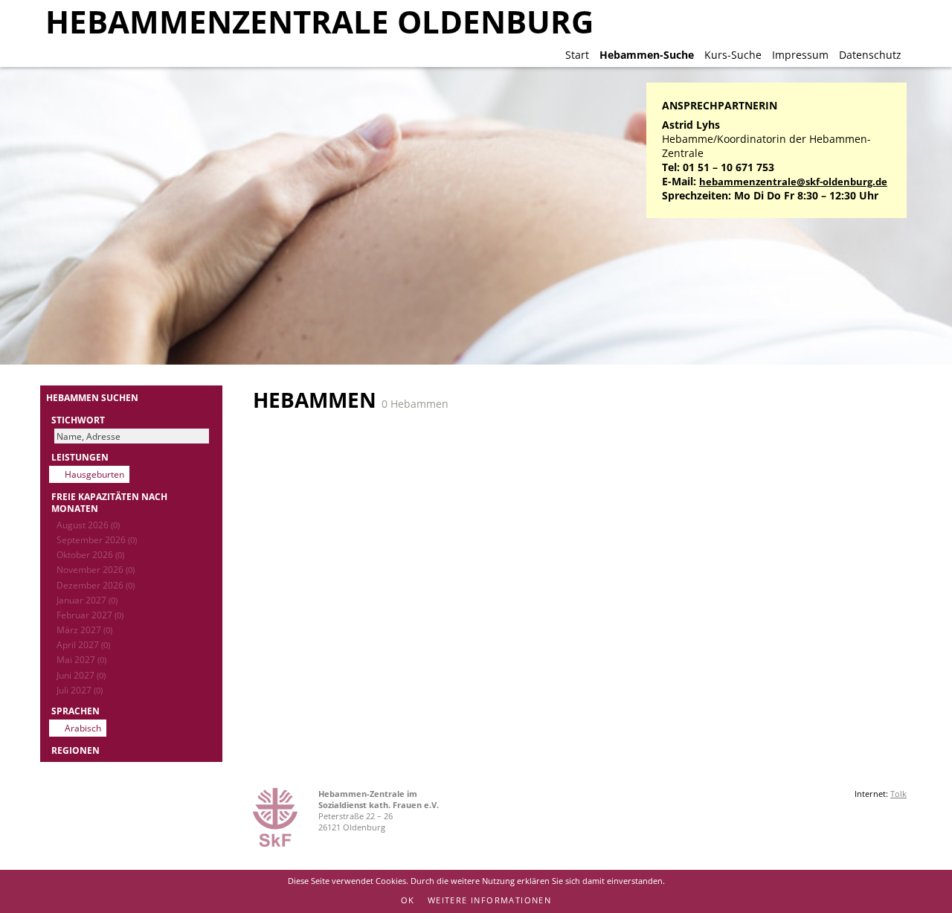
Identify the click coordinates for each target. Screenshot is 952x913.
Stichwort (78, 420)
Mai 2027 (81, 659)
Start (577, 55)
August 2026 (88, 525)
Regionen (75, 750)
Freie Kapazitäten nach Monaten (109, 502)
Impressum (800, 55)
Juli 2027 (80, 690)
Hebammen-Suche (646, 55)
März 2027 (84, 629)
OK (408, 900)
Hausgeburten (94, 474)
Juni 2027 (81, 675)
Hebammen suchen (92, 397)
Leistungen (80, 457)
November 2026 (96, 569)
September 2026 (97, 539)
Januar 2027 (87, 600)
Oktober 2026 (90, 554)
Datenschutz (870, 55)
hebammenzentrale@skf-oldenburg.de (793, 182)
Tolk (898, 793)
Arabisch (83, 728)
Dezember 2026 (96, 585)
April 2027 (83, 644)
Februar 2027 (90, 615)
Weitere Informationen (489, 900)
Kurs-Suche (733, 55)
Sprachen (75, 711)
